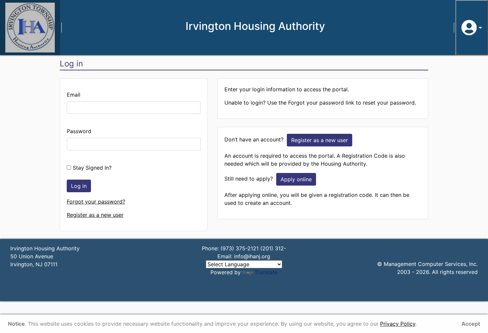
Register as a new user (95, 214)
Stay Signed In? (91, 167)
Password (79, 131)
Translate (266, 272)
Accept (470, 323)
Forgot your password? (96, 201)
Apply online (296, 179)
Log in (79, 186)
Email (73, 94)
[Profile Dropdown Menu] (471, 27)
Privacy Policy (397, 323)
